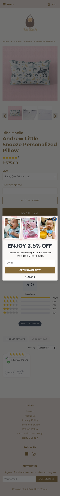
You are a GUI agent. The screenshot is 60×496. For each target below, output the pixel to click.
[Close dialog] (54, 219)
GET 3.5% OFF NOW (30, 270)
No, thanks (30, 276)
